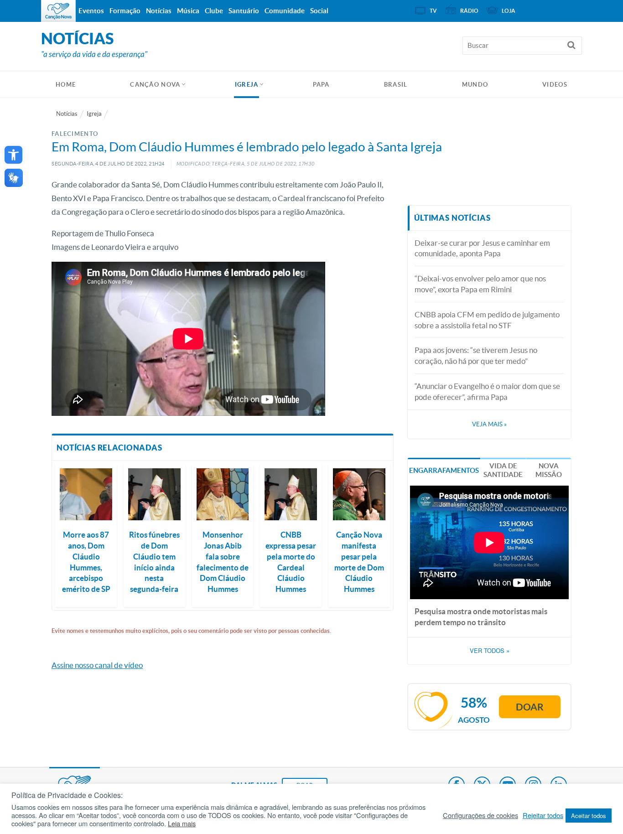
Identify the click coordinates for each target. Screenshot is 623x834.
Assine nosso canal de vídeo (97, 665)
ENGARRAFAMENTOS (444, 470)
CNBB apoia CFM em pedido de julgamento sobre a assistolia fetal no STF (487, 320)
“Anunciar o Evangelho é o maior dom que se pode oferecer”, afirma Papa (487, 391)
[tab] (444, 469)
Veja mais (489, 424)
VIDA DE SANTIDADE (503, 470)
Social (319, 11)
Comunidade (285, 11)
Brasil (396, 84)
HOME (66, 84)
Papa (321, 84)
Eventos (91, 11)
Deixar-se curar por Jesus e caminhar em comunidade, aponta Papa (482, 248)
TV (433, 11)
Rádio (469, 11)
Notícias (67, 113)
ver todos (489, 651)
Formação (124, 11)
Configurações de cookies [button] (480, 815)
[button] (13, 155)
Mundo (475, 84)
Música (188, 11)
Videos (554, 84)
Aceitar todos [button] (588, 815)
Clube (214, 11)
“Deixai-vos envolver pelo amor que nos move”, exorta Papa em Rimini (480, 284)
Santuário (243, 11)
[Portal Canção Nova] (58, 11)
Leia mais (182, 823)
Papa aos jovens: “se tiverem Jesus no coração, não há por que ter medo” (476, 355)
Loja (508, 11)
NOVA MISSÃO (548, 470)
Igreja (247, 84)
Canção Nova (155, 84)
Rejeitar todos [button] (543, 815)
